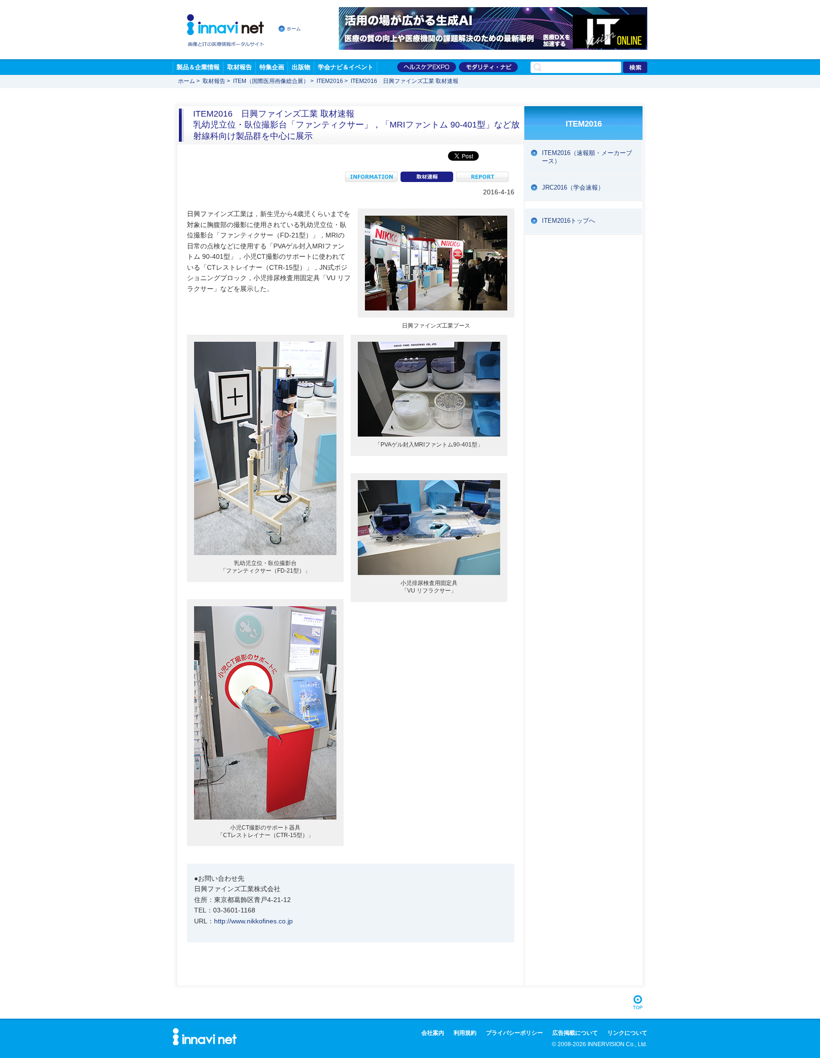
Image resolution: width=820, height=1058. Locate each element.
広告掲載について (575, 1033)
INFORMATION (371, 177)
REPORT (482, 177)
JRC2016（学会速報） (573, 187)
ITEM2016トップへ (568, 220)
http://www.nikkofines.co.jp (253, 921)
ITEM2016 (330, 81)
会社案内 (432, 1033)
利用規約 (465, 1033)
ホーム (294, 28)
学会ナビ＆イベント (345, 67)
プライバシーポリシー (514, 1033)
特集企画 (272, 67)
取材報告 (239, 67)
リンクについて (627, 1033)
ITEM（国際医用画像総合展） (271, 81)
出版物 (301, 67)
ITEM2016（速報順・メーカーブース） (587, 156)
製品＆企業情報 (198, 67)
